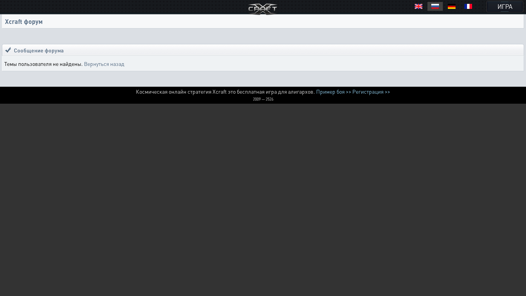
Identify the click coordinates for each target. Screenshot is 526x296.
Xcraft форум (24, 21)
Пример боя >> (333, 91)
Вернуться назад (104, 63)
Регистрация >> (371, 91)
